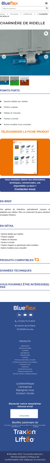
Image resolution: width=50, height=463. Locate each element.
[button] (46, 3)
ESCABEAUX (25, 353)
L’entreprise (25, 386)
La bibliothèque (25, 383)
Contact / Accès (25, 393)
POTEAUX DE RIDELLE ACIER (25, 360)
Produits (14, 14)
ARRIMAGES (25, 346)
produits (25, 341)
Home (2, 14)
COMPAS (25, 350)
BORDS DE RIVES (25, 348)
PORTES (25, 357)
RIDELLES (28, 14)
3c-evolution (39, 460)
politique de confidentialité (26, 426)
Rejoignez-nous (25, 390)
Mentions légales (18, 457)
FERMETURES (25, 355)
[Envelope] (30, 314)
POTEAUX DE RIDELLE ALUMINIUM (25, 362)
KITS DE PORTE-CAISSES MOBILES (25, 374)
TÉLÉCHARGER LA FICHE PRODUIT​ (25, 131)
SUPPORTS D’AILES (25, 369)
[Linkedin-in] (19, 314)
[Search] (46, 8)
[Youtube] (25, 314)
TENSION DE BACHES (25, 371)
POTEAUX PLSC (25, 364)
